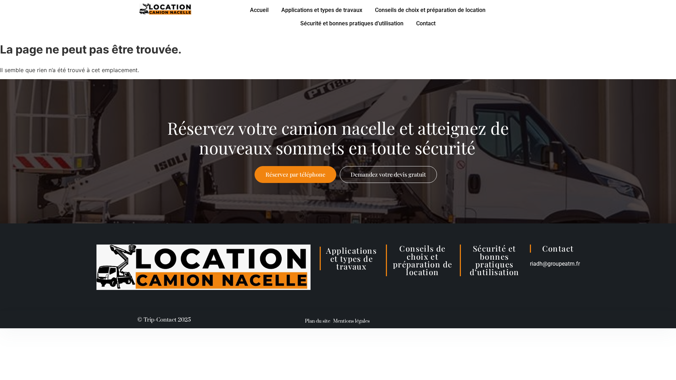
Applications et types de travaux (321, 10)
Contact (426, 23)
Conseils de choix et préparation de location (430, 10)
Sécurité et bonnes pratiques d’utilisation (351, 23)
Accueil (259, 10)
